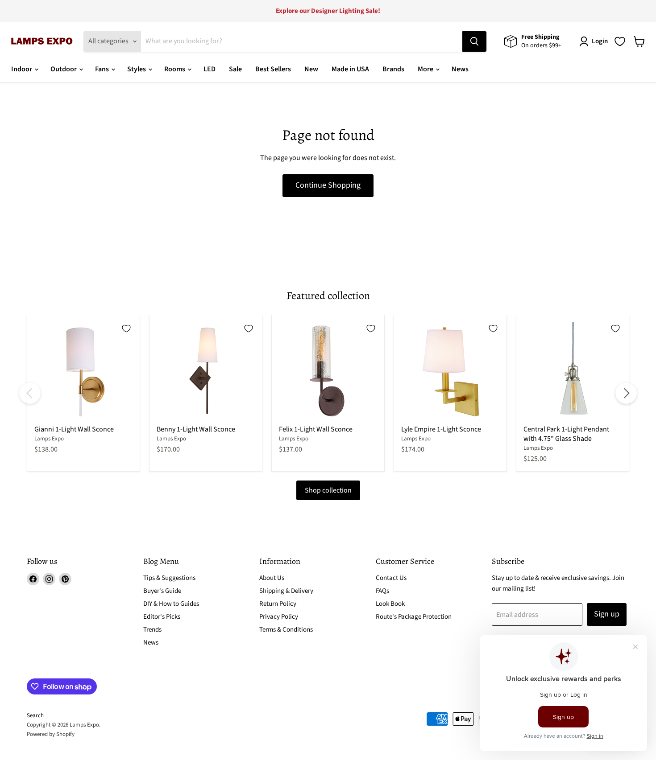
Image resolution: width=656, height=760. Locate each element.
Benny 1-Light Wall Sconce (196, 429)
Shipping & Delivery (286, 591)
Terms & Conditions (286, 629)
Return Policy (277, 603)
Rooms (175, 69)
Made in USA (350, 69)
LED (209, 69)
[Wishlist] (620, 41)
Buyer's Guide (162, 591)
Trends (152, 629)
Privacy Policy (278, 616)
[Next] (626, 393)
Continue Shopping (328, 185)
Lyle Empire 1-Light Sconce (441, 429)
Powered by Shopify (51, 734)
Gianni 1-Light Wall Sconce (74, 429)
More (426, 69)
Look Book (390, 603)
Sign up (606, 614)
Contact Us (391, 578)
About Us (271, 578)
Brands (393, 69)
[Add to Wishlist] (126, 328)
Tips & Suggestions (169, 578)
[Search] (474, 41)
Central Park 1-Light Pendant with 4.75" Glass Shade (566, 434)
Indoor (22, 69)
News (460, 69)
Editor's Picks (161, 616)
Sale (235, 69)
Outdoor (64, 69)
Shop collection (328, 490)
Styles (137, 69)
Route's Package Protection (414, 616)
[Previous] (30, 393)
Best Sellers (273, 69)
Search (35, 715)
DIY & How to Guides (171, 603)
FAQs (382, 591)
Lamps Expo (49, 439)
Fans (102, 69)
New (311, 69)
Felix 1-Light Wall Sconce (316, 429)
